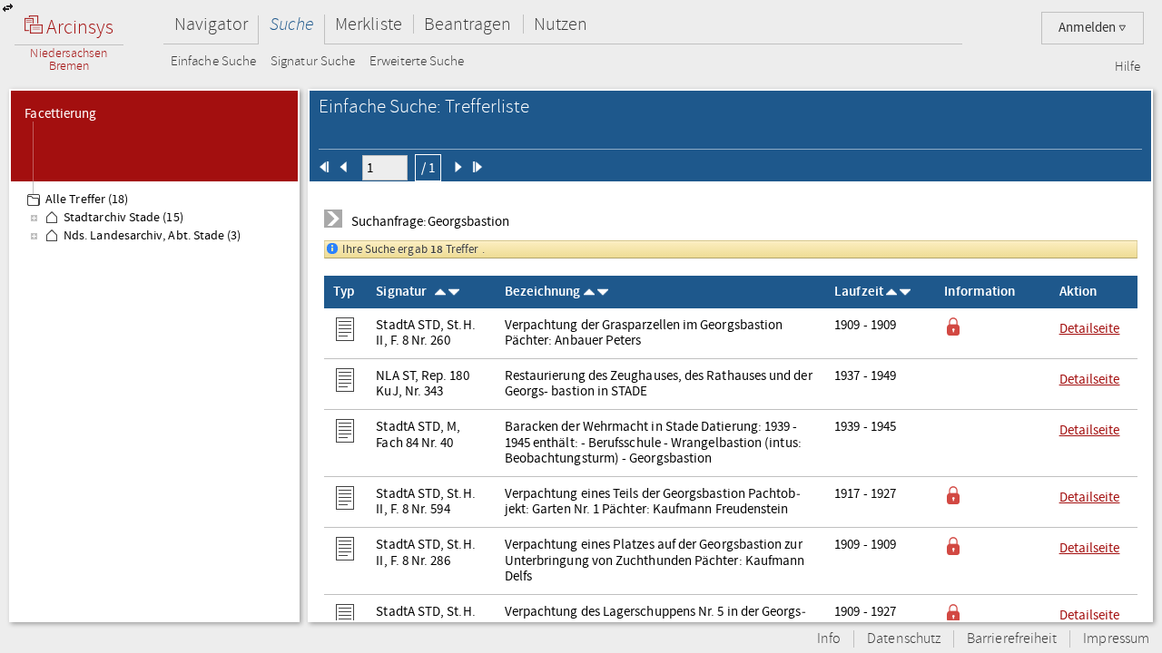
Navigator (211, 24)
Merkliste (368, 24)
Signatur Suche (313, 62)
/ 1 (428, 168)
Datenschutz (903, 639)
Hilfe (1127, 67)
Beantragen (468, 24)
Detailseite (1089, 328)
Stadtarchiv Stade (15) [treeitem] (123, 218)
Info (829, 639)
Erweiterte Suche (416, 62)
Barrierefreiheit (1012, 639)
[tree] (154, 400)
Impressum (1116, 639)
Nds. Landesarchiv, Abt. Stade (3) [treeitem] (152, 236)
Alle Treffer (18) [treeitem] (86, 199)
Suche (291, 24)
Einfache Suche (213, 62)
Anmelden (1088, 27)
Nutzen (560, 24)
